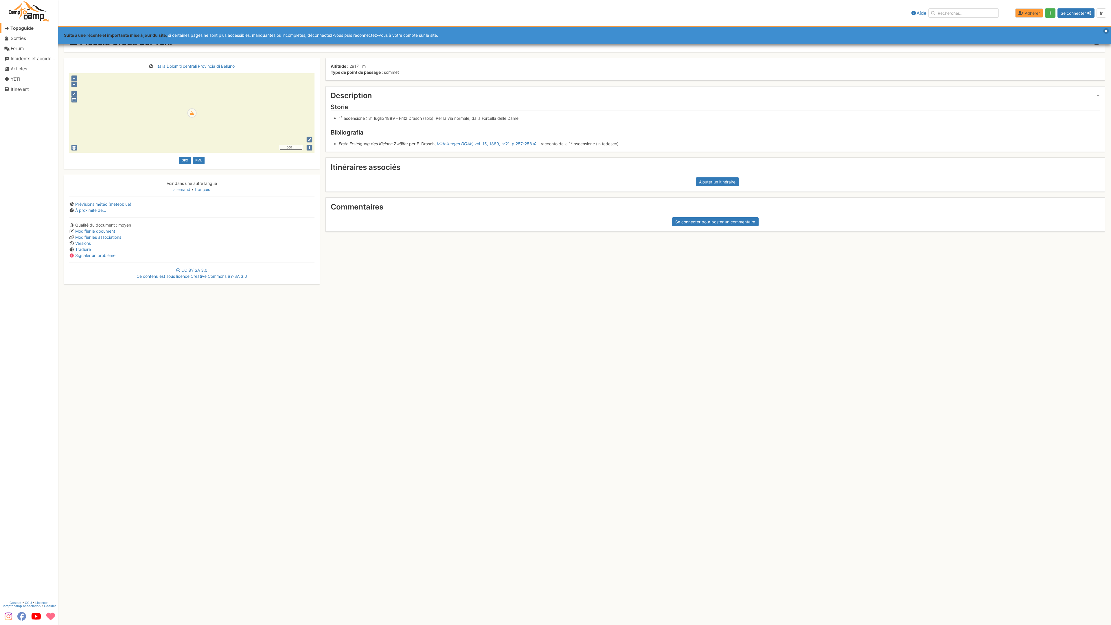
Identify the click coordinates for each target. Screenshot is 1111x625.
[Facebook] (21, 618)
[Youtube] (36, 618)
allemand (182, 189)
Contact (15, 603)
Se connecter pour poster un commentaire (715, 221)
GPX (185, 160)
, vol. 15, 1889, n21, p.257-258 (484, 143)
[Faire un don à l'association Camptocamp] (50, 618)
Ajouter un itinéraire (717, 181)
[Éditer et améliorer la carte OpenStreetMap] (309, 139)
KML (198, 160)
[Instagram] (7, 618)
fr (1101, 13)
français (202, 189)
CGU (28, 603)
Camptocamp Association (21, 606)
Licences (41, 603)
